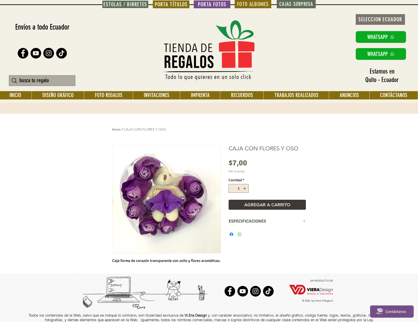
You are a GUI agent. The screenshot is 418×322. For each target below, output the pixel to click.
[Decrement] (232, 188)
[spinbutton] (238, 188)
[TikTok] (61, 53)
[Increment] (245, 188)
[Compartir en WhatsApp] (239, 234)
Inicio (116, 129)
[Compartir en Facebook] (231, 234)
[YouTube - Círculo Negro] (35, 53)
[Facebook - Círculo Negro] (23, 53)
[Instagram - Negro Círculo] (48, 53)
